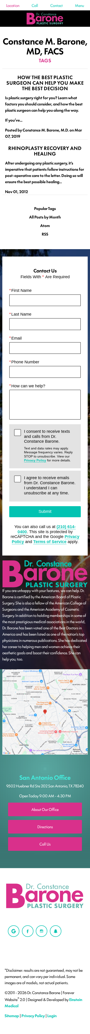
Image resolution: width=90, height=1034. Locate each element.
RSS (45, 234)
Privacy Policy (35, 460)
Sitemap (12, 1015)
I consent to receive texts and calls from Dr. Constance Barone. (48, 445)
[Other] (13, 931)
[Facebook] (27, 931)
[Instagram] (41, 931)
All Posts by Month (45, 217)
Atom (45, 225)
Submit (45, 511)
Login (52, 1015)
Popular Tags (45, 208)
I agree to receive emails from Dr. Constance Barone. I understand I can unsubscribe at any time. (49, 485)
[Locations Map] (45, 711)
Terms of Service (49, 541)
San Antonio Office (45, 777)
